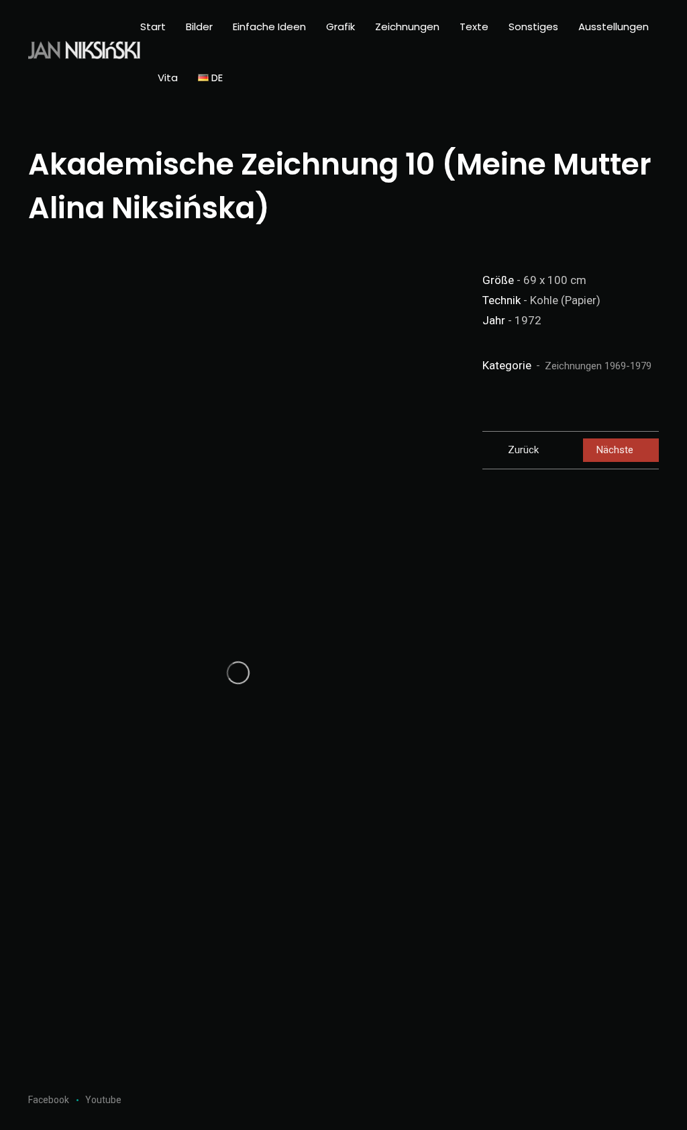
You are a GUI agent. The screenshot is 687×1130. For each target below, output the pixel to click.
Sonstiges (533, 26)
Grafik (340, 26)
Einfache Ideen (269, 26)
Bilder (199, 26)
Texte (474, 26)
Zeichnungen (407, 26)
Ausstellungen (613, 26)
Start (153, 26)
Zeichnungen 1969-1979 (598, 366)
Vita (168, 77)
